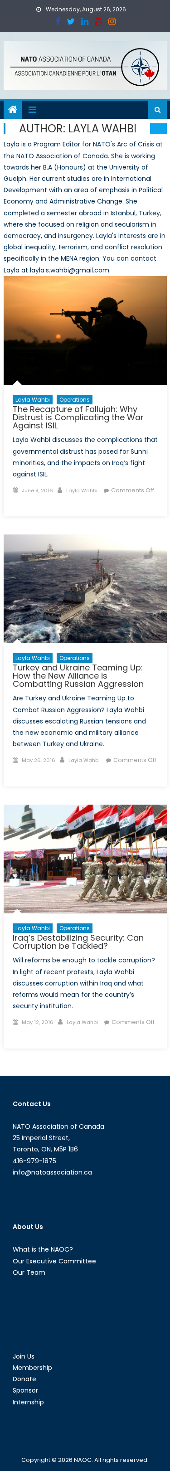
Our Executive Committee (54, 1261)
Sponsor (25, 1390)
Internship (28, 1402)
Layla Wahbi (32, 399)
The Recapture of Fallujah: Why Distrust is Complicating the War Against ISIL (78, 417)
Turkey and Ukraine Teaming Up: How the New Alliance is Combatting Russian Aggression (78, 675)
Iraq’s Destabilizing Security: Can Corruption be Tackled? (78, 942)
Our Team (29, 1272)
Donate (24, 1379)
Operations (74, 399)
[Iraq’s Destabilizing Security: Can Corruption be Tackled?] (85, 859)
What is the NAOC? (43, 1249)
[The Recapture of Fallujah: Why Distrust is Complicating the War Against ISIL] (85, 330)
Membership (32, 1367)
